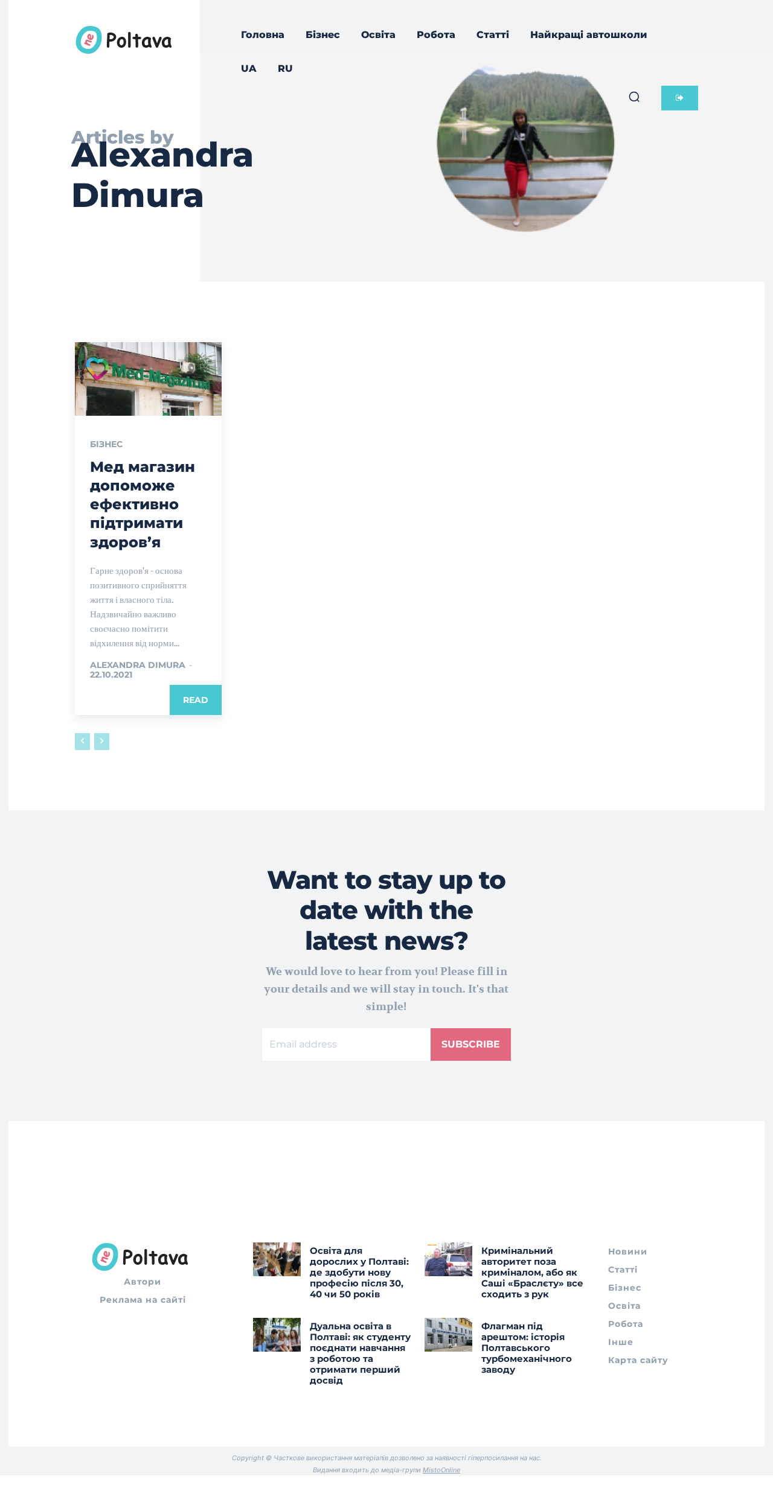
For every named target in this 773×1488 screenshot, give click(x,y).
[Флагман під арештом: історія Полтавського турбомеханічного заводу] (448, 1334)
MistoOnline (441, 1470)
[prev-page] (82, 741)
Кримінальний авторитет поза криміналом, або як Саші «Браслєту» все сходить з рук (532, 1272)
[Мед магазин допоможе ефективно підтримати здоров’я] (148, 379)
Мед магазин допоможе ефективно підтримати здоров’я (142, 504)
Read (195, 700)
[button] (634, 96)
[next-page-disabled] (101, 741)
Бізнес (106, 444)
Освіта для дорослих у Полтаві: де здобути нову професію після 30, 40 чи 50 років (359, 1272)
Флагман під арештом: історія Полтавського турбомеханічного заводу (526, 1347)
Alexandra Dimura (137, 665)
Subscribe (470, 1044)
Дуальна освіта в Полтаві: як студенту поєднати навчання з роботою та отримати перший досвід (360, 1353)
